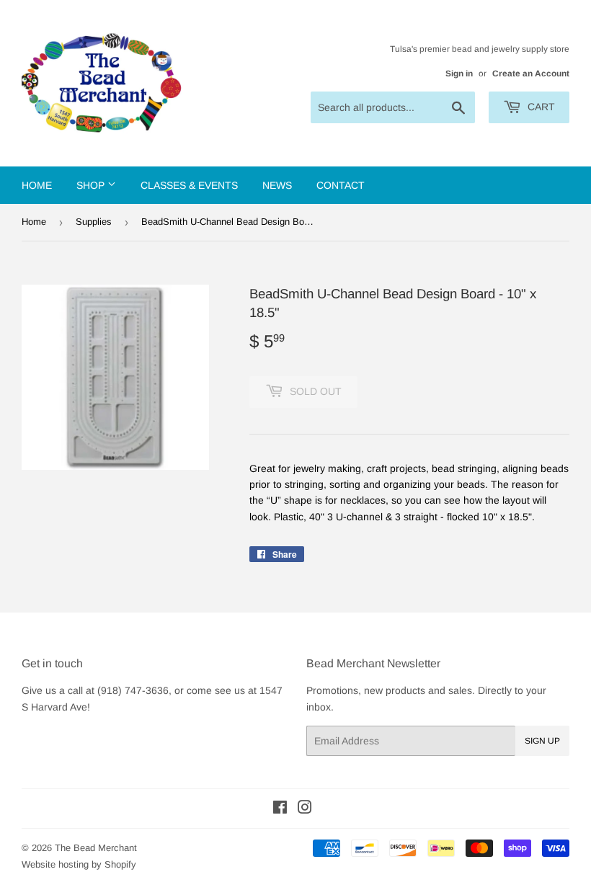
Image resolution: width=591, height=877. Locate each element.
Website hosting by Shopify (79, 864)
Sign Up (542, 741)
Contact (340, 185)
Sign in (459, 73)
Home (37, 185)
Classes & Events (189, 185)
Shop (91, 185)
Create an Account (530, 73)
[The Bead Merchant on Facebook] (280, 809)
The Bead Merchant (96, 847)
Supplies (94, 221)
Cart (540, 106)
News (277, 185)
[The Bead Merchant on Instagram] (305, 809)
